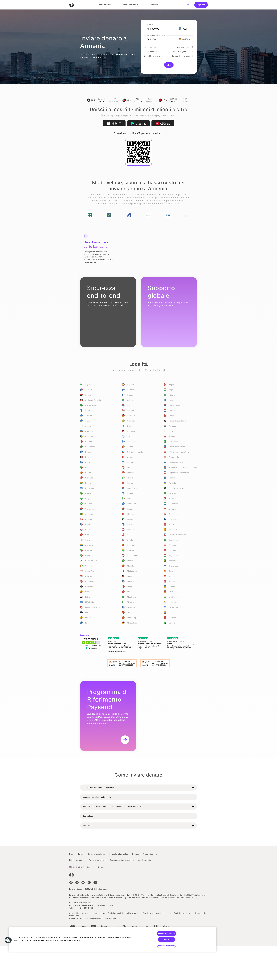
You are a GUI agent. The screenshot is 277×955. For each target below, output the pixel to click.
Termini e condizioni (97, 860)
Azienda (154, 5)
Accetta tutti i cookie (166, 933)
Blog (71, 854)
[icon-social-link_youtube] (83, 882)
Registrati (201, 5)
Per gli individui (104, 5)
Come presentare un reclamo (122, 860)
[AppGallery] (162, 123)
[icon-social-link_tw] (95, 882)
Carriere (135, 854)
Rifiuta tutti (166, 939)
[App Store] (114, 123)
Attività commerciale (130, 5)
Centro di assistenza (96, 854)
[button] (8, 940)
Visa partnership (150, 854)
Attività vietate (144, 860)
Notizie (80, 854)
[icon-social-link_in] (77, 882)
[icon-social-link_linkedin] (89, 882)
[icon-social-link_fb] (71, 882)
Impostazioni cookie (166, 945)
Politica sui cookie (76, 860)
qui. (160, 895)
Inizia (169, 65)
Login (186, 5)
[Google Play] (138, 123)
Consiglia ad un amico (118, 854)
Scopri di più (85, 635)
